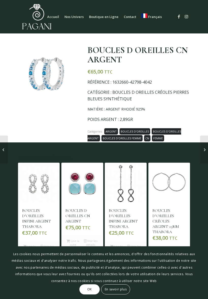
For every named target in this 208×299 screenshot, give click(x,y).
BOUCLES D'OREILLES (135, 131)
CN (147, 138)
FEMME (158, 138)
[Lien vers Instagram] (186, 16)
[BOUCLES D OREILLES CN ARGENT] (4, 149)
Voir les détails (91, 243)
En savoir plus (116, 289)
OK (89, 289)
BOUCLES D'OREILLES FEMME (122, 138)
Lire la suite (74, 243)
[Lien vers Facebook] (179, 16)
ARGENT (111, 131)
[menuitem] (53, 16)
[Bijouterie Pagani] (37, 16)
